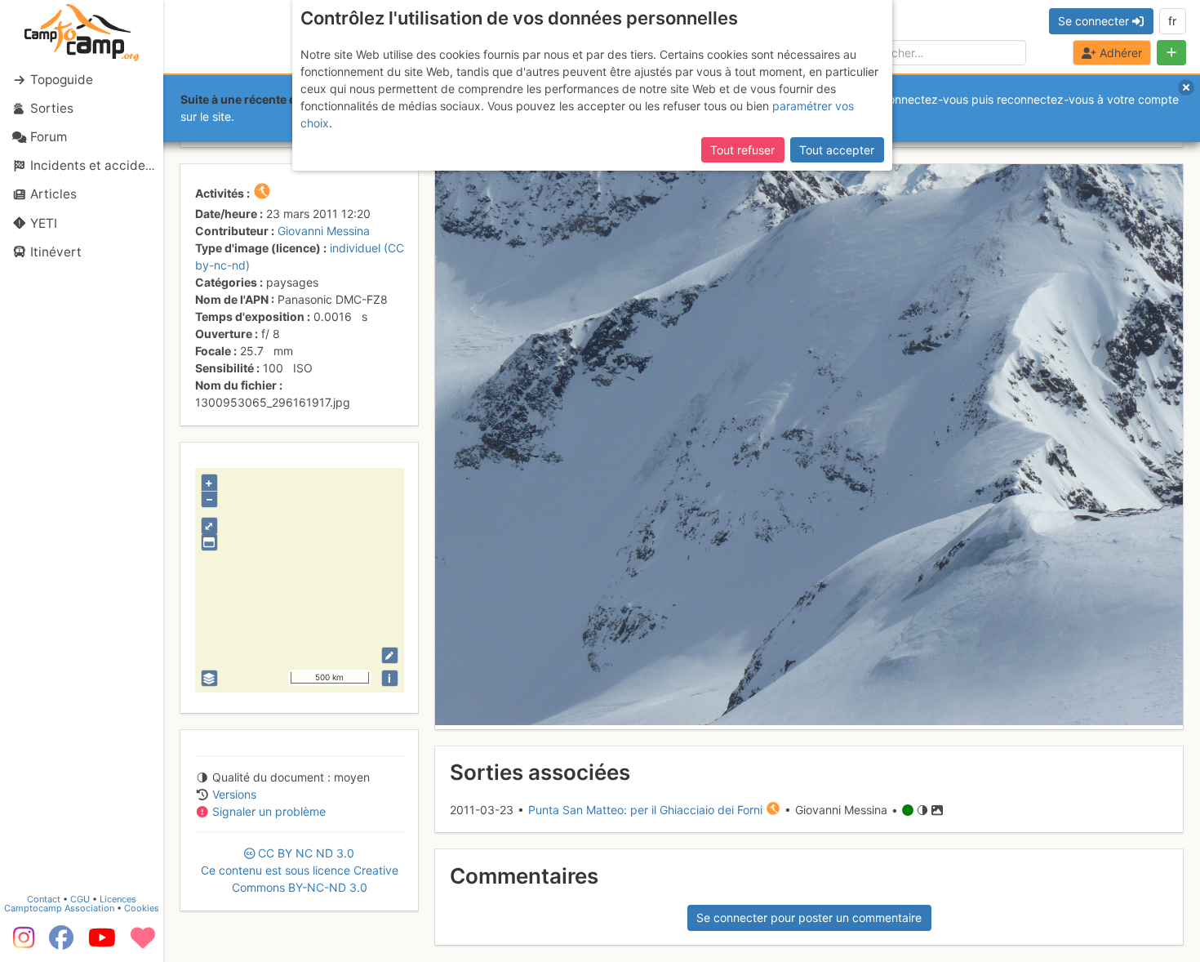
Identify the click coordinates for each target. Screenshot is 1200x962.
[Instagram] (20, 943)
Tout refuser (742, 150)
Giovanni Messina (324, 231)
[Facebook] (61, 943)
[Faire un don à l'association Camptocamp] (143, 943)
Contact (43, 899)
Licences (118, 899)
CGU (80, 899)
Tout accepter (836, 150)
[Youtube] (102, 943)
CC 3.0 (299, 870)
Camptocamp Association (59, 908)
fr (1172, 21)
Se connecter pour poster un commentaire (809, 917)
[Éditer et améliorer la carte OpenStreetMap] (390, 655)
